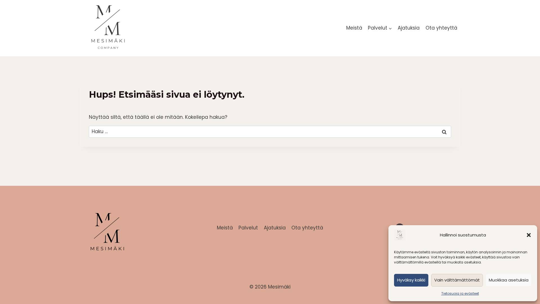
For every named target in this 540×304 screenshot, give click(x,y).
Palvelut (248, 227)
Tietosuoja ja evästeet (460, 293)
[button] (529, 235)
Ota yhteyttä (441, 27)
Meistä (354, 27)
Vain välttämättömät (457, 280)
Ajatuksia (409, 27)
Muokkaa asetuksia (508, 280)
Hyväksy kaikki (411, 280)
